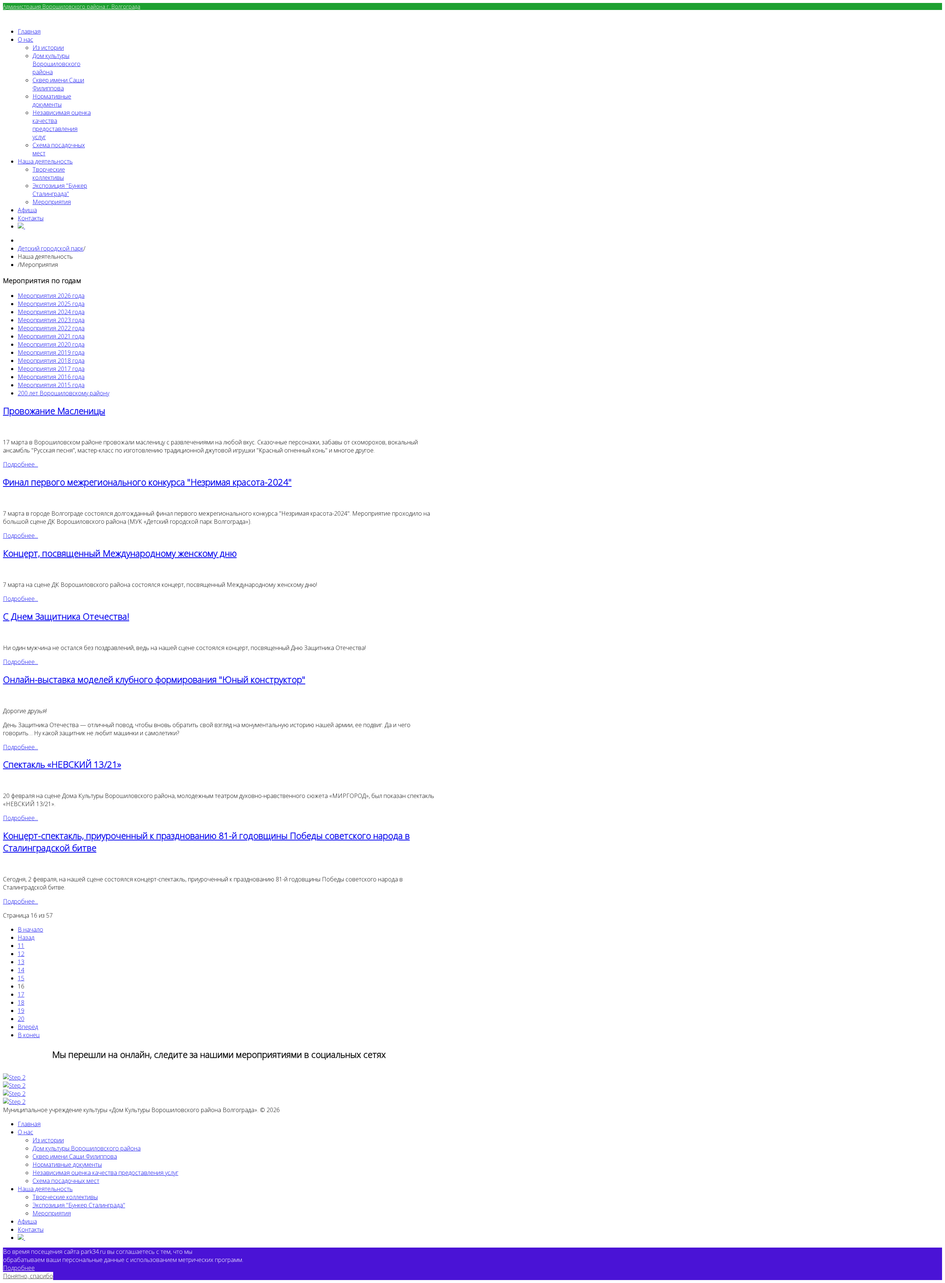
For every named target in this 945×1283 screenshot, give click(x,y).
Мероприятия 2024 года (51, 312)
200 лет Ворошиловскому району (63, 393)
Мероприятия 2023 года (51, 320)
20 (21, 1019)
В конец (28, 1035)
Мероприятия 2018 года (51, 361)
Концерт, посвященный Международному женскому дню (120, 553)
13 (21, 962)
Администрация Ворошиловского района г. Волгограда (71, 6)
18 (21, 1002)
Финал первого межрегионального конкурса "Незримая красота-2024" (147, 482)
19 (21, 1011)
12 (21, 954)
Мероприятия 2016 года (51, 377)
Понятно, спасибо (28, 1276)
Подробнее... (20, 464)
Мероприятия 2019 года (51, 352)
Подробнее (19, 1268)
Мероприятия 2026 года (51, 296)
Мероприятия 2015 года (51, 385)
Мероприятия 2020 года (51, 344)
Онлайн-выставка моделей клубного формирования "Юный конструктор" (154, 679)
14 (21, 970)
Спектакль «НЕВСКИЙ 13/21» (62, 764)
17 (21, 994)
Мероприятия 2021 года (51, 336)
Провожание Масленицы (54, 411)
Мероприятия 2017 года (51, 369)
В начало (30, 929)
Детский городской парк (50, 248)
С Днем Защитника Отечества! (66, 616)
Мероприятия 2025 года (51, 304)
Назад (26, 937)
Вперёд (28, 1027)
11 (21, 946)
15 (21, 978)
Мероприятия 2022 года (51, 328)
